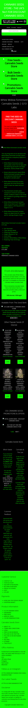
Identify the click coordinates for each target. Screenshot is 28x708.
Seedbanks (7, 612)
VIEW (7, 362)
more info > (14, 318)
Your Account (9, 583)
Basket (8, 27)
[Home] (14, 51)
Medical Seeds (9, 616)
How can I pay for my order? (13, 600)
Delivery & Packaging (11, 585)
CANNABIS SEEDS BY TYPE (8, 46)
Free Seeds (7, 614)
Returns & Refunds (10, 586)
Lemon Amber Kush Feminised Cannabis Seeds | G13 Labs (14, 134)
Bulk (5, 485)
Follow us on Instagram (12, 636)
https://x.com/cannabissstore (12, 683)
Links (6, 638)
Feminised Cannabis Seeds (10, 255)
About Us (7, 626)
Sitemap (6, 641)
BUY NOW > (25, 21)
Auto (22, 42)
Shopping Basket (9, 602)
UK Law (6, 592)
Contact (19, 27)
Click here (20, 128)
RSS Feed (6, 639)
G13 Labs (4, 249)
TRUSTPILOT (8, 643)
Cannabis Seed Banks (7, 42)
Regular (4, 44)
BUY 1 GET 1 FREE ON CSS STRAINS (9, 22)
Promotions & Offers (7, 39)
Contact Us (8, 581)
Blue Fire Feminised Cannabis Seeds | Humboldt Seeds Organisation (7, 349)
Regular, (7, 480)
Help (5, 590)
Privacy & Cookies (10, 588)
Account (13, 27)
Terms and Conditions (12, 628)
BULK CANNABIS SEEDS (7, 49)
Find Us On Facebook (11, 632)
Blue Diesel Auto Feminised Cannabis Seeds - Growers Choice (20, 349)
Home (14, 95)
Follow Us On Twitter (11, 634)
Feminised (16, 42)
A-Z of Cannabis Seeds (11, 611)
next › (17, 432)
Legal (6, 630)
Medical (10, 44)
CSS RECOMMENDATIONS (11, 618)
